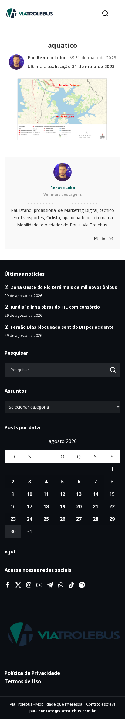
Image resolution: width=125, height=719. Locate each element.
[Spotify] (82, 585)
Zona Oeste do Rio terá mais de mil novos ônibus (64, 287)
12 (62, 494)
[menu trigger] (116, 13)
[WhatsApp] (61, 585)
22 (112, 506)
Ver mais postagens (62, 194)
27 (79, 519)
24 (29, 519)
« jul (10, 551)
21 (95, 506)
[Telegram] (50, 585)
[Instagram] (96, 239)
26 (62, 519)
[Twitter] (18, 585)
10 (29, 494)
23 (13, 519)
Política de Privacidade (32, 673)
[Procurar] (105, 13)
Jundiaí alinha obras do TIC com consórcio (55, 307)
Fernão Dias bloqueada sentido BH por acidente (62, 327)
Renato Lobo (51, 57)
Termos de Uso (23, 681)
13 (79, 494)
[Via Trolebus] (62, 634)
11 (46, 494)
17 (29, 506)
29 (112, 519)
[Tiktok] (71, 585)
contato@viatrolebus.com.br (67, 711)
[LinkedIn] (103, 239)
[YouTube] (110, 239)
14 (95, 494)
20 (79, 506)
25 (46, 519)
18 (46, 506)
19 (62, 506)
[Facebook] (8, 585)
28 (95, 519)
